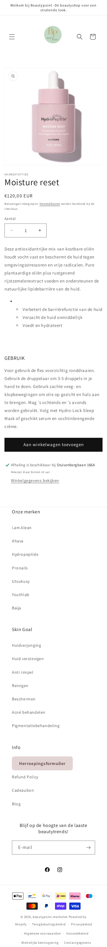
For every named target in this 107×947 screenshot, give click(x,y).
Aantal (9, 218)
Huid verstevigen (28, 658)
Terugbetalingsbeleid (48, 924)
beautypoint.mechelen (50, 917)
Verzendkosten (50, 204)
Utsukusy (21, 581)
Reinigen (20, 685)
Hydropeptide (25, 554)
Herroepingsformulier (42, 763)
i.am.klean (22, 527)
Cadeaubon (23, 790)
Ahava (17, 541)
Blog (16, 804)
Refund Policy (25, 777)
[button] (11, 36)
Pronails (20, 568)
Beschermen (24, 699)
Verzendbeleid (77, 933)
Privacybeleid (81, 924)
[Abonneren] (88, 848)
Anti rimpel (23, 672)
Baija (16, 608)
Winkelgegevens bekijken (35, 480)
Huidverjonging (26, 645)
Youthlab (20, 594)
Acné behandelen (28, 712)
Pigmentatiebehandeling (35, 725)
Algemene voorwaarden (42, 933)
